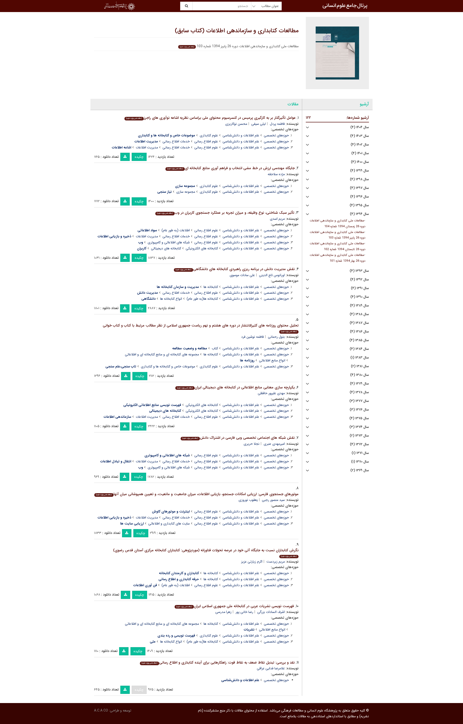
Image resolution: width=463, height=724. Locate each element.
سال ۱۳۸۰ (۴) (359, 375)
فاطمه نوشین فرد (252, 336)
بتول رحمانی (276, 336)
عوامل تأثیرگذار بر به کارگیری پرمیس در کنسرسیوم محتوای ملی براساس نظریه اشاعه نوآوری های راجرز (210, 118)
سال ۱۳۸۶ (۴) (359, 331)
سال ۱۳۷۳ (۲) (359, 435)
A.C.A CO (101, 710)
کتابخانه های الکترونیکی (202, 248)
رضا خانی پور (244, 612)
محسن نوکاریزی (236, 123)
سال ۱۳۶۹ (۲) (359, 470)
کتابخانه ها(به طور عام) (202, 298)
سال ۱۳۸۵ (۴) (359, 340)
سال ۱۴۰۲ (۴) (360, 144)
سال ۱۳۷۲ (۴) (359, 444)
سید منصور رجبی (273, 500)
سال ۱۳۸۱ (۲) (360, 366)
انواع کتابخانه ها (171, 298)
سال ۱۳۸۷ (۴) (359, 322)
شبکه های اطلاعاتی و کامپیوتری (169, 242)
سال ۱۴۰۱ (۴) (360, 153)
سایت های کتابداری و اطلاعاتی (169, 523)
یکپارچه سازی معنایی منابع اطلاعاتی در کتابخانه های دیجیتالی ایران (235, 387)
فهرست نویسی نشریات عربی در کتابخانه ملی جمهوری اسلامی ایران (235, 606)
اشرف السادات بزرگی (271, 612)
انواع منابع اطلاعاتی (272, 360)
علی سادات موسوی (242, 275)
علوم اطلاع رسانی (206, 141)
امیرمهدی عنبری (274, 443)
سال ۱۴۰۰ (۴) (360, 162)
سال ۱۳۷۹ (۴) (359, 383)
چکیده (139, 156)
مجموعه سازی (185, 191)
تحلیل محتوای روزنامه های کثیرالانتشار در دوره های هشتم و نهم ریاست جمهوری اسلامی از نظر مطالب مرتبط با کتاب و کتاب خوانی (201, 328)
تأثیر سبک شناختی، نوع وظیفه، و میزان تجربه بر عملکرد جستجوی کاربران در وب (225, 213)
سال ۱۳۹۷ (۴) (359, 188)
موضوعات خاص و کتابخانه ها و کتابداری (168, 366)
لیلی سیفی (258, 123)
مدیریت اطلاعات (147, 147)
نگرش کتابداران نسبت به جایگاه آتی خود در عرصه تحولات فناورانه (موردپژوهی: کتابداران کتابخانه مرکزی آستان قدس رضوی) (206, 552)
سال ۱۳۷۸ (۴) (359, 392)
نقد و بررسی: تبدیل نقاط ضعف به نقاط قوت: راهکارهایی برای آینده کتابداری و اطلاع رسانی (218, 662)
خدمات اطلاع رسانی (176, 141)
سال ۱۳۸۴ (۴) (359, 349)
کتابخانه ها (211, 287)
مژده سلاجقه (276, 174)
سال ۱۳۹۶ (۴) (359, 196)
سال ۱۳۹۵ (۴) (359, 205)
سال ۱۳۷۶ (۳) (359, 409)
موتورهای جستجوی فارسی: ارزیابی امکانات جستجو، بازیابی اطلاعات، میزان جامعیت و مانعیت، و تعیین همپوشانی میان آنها (197, 494)
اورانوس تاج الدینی (272, 275)
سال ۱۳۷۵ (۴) (359, 418)
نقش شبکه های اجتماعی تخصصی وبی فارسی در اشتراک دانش (238, 438)
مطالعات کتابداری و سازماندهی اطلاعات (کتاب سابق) (237, 30)
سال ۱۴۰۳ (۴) (359, 136)
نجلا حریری (251, 443)
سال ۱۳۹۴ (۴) (359, 214)
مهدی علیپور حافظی (271, 393)
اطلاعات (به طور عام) (176, 230)
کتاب (215, 348)
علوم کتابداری (209, 135)
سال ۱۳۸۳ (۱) (359, 357)
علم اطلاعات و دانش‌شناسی (241, 135)
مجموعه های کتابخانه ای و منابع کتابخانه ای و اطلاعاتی (162, 354)
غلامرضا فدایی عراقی (271, 668)
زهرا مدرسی (223, 612)
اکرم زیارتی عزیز (251, 561)
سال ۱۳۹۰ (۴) (359, 296)
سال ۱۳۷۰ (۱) (360, 461)
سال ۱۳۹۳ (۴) (359, 270)
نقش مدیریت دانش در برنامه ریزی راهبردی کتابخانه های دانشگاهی (235, 269)
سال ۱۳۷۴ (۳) (359, 427)
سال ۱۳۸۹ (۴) (359, 305)
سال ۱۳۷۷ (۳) (359, 401)
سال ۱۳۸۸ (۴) (359, 314)
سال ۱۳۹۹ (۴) (359, 170)
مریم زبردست (275, 561)
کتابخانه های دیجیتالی (166, 248)
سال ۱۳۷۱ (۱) (360, 453)
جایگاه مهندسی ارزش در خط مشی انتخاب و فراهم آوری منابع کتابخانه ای (230, 168)
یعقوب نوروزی (248, 500)
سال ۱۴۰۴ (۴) (359, 127)
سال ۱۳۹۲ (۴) (359, 279)
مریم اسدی (277, 218)
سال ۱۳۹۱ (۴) (360, 288)
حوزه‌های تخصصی (276, 135)
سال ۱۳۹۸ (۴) (359, 179)
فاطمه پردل (277, 123)
